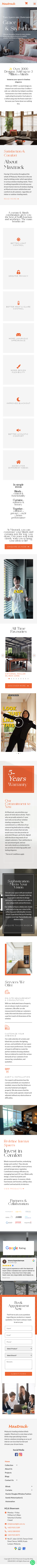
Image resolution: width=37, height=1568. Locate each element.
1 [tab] (9, 679)
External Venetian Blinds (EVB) (17, 675)
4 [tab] (16, 679)
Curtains (8, 1490)
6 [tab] (21, 679)
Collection (9, 1465)
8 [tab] (26, 679)
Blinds (7, 1486)
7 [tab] (23, 679)
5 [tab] (19, 679)
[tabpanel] (18, 658)
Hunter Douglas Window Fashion (18, 1494)
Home (7, 1461)
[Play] (18, 589)
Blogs (7, 1476)
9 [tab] (28, 679)
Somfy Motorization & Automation (14, 1499)
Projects (8, 1473)
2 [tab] (11, 679)
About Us (8, 1469)
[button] (34, 3)
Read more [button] (24, 1278)
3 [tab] (14, 679)
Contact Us (9, 1480)
